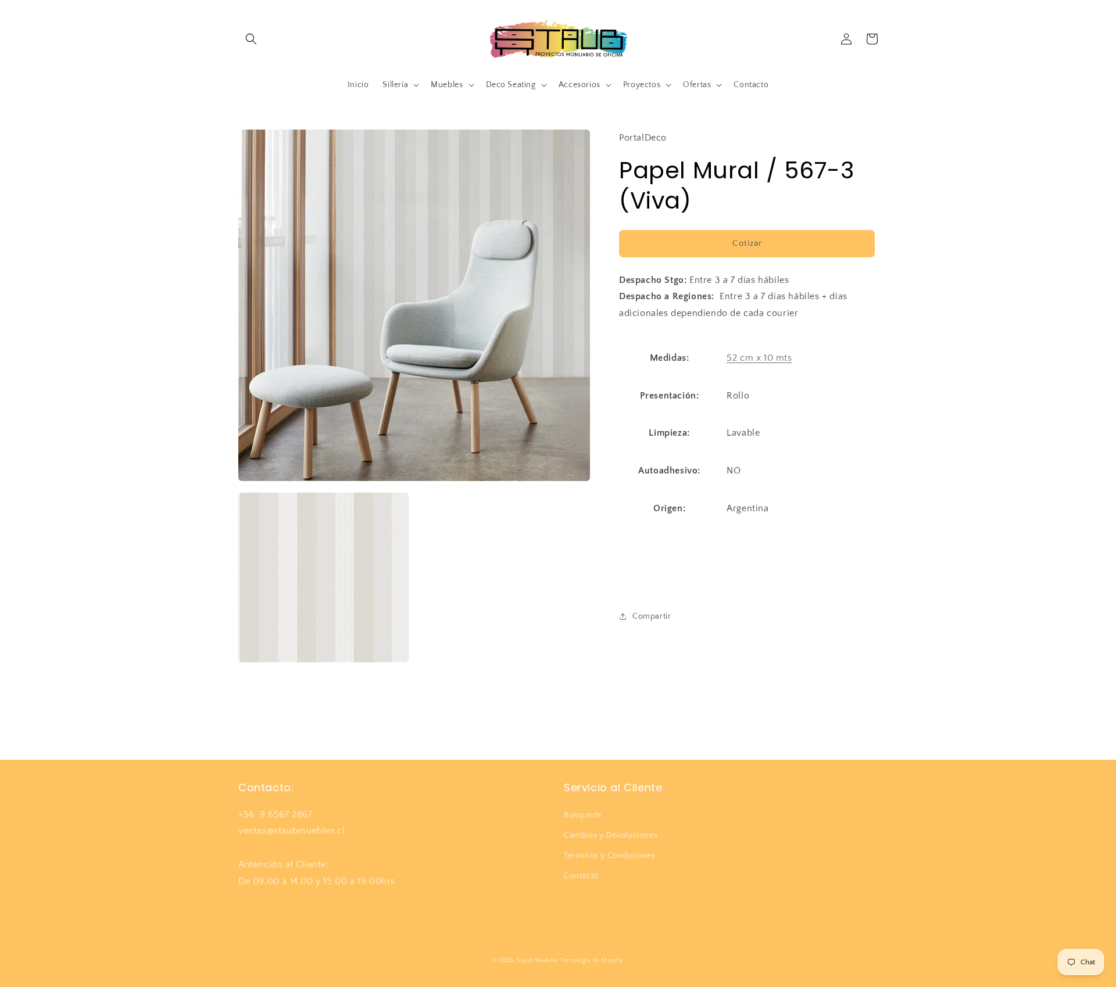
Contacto (581, 876)
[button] (251, 39)
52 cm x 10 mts (759, 358)
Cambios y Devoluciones (610, 835)
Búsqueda (583, 815)
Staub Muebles (537, 960)
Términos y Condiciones (609, 855)
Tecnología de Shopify (591, 960)
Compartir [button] (651, 616)
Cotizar (747, 243)
